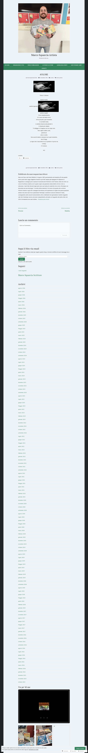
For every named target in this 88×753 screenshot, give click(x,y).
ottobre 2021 (21, 466)
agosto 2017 (21, 618)
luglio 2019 (21, 557)
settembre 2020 (22, 510)
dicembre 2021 (22, 460)
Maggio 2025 (21, 328)
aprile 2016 (21, 662)
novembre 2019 (22, 544)
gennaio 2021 (21, 497)
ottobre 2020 (21, 507)
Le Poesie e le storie (47, 65)
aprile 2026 (21, 301)
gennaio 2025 (21, 342)
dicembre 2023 (22, 382)
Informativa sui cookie (33, 749)
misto (52, 77)
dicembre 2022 (22, 423)
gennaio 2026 (21, 311)
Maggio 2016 (21, 658)
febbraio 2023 (22, 416)
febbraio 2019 (22, 574)
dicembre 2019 (22, 540)
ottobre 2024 (21, 352)
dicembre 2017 (22, 611)
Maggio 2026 (21, 298)
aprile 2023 (21, 409)
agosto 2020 (21, 513)
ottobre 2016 (21, 641)
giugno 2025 (21, 325)
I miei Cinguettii (22, 270)
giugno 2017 (21, 621)
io (50, 77)
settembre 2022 (22, 433)
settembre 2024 (22, 355)
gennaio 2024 (21, 379)
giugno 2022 (21, 439)
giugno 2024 (21, 365)
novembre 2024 (22, 349)
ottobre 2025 (21, 318)
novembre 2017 (22, 614)
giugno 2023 (21, 402)
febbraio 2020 (22, 534)
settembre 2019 (22, 551)
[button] (41, 718)
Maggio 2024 (21, 369)
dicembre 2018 (22, 581)
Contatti (44, 68)
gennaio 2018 (21, 608)
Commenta (64, 235)
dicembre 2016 (22, 635)
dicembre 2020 (22, 500)
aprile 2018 (21, 601)
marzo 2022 (21, 450)
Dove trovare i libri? (76, 65)
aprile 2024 (21, 372)
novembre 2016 (22, 638)
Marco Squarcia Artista (44, 55)
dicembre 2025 (22, 315)
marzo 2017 (21, 628)
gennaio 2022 (21, 456)
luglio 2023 (21, 399)
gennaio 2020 (21, 537)
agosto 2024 (21, 359)
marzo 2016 (21, 665)
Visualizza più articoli (43, 199)
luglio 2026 (21, 291)
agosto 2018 (21, 588)
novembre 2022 (22, 426)
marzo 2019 (21, 571)
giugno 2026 (21, 295)
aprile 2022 (21, 446)
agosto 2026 (21, 288)
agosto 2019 (21, 554)
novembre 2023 (22, 386)
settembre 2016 (22, 645)
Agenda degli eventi (62, 65)
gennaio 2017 (21, 631)
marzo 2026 (21, 305)
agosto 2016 (21, 648)
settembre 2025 (22, 322)
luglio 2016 (21, 651)
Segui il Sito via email (28, 248)
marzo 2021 (21, 490)
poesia (60, 77)
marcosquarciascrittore (32, 77)
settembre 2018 (22, 584)
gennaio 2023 (21, 419)
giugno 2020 (21, 520)
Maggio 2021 (21, 483)
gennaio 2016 (21, 672)
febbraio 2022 (22, 453)
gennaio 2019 (21, 577)
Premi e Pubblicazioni (33, 65)
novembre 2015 (22, 678)
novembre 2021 (22, 463)
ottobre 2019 (21, 547)
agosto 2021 (21, 473)
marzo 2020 (21, 530)
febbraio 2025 (22, 338)
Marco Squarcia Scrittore (30, 275)
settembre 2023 (22, 392)
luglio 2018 (21, 591)
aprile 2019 (21, 567)
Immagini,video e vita (18, 65)
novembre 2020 (22, 503)
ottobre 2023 (21, 389)
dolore (57, 77)
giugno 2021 (21, 480)
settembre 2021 (22, 470)
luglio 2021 (21, 476)
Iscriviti (21, 259)
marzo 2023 (21, 412)
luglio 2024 (21, 362)
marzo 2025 (21, 335)
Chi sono (7, 65)
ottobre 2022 (21, 429)
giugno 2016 (21, 655)
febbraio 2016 (22, 668)
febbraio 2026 (22, 308)
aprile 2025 (21, 332)
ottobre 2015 (21, 682)
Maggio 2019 (21, 564)
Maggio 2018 (21, 598)
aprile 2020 (21, 527)
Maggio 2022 (21, 443)
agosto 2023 (21, 396)
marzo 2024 (21, 375)
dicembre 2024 (22, 345)
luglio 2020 (21, 517)
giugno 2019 (21, 561)
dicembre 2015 (22, 675)
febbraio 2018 (22, 604)
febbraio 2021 (22, 493)
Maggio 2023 (21, 406)
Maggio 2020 (21, 524)
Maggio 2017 (21, 625)
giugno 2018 (21, 594)
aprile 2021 (21, 487)
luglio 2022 (21, 436)
